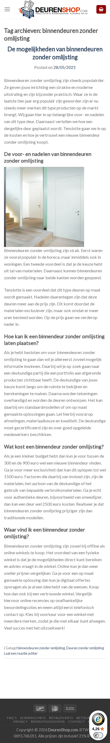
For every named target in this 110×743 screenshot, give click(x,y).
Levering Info (33, 718)
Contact (76, 722)
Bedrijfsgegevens (48, 722)
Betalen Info (61, 718)
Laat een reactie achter (21, 653)
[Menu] (7, 9)
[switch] (98, 735)
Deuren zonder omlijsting (85, 648)
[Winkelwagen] (101, 9)
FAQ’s (12, 718)
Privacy (20, 722)
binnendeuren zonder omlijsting (41, 648)
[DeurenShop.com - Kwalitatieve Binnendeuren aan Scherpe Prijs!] (53, 9)
